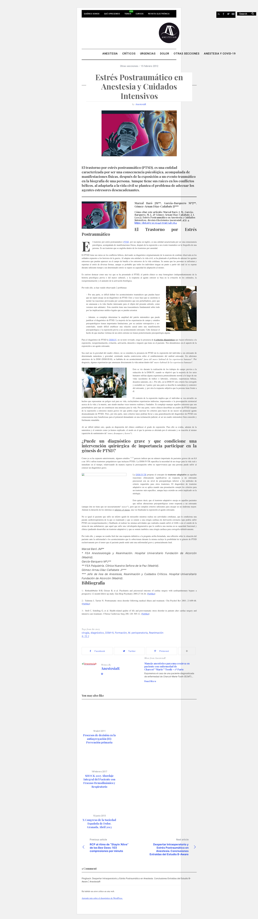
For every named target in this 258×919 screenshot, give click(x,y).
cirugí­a (85, 632)
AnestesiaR (140, 104)
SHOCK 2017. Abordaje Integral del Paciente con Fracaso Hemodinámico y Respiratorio (99, 781)
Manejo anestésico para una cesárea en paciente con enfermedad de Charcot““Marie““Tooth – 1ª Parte (167, 666)
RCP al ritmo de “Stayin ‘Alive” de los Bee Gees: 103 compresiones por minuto (109, 845)
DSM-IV (112, 339)
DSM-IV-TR (141, 474)
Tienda (128, 14)
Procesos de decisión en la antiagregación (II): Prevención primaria (99, 738)
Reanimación (156, 632)
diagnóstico (97, 632)
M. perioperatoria (138, 632)
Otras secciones (129, 66)
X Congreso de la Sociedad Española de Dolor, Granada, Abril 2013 (99, 823)
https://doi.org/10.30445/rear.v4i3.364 (156, 222)
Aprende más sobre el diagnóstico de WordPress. (102, 898)
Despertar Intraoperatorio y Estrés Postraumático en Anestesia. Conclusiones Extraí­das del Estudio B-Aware (169, 847)
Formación (121, 632)
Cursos (140, 14)
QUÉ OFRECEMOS (112, 14)
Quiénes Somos (92, 14)
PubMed (151, 593)
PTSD (126, 241)
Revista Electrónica (158, 14)
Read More (150, 681)
